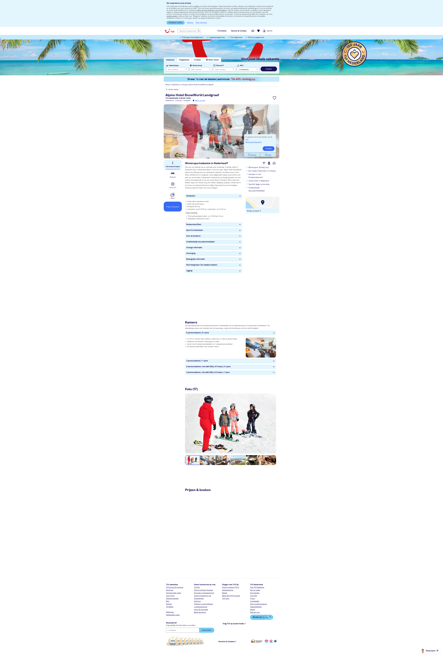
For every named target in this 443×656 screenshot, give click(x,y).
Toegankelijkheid (256, 607)
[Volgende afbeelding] (274, 347)
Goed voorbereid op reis (202, 596)
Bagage (224, 593)
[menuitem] (270, 31)
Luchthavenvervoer (200, 607)
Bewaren (253, 155)
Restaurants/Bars (193, 224)
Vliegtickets (184, 60)
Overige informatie (194, 247)
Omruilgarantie (236, 37)
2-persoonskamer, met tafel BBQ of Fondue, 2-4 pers (208, 366)
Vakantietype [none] (174, 65)
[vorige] (189, 422)
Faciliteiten (190, 196)
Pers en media (255, 590)
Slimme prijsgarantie (256, 37)
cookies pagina (171, 16)
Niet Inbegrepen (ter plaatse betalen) (201, 265)
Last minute (170, 596)
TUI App (197, 587)
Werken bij (257, 617)
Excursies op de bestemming (204, 593)
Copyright (253, 596)
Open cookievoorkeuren (258, 604)
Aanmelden (207, 630)
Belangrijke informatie (195, 259)
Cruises (197, 60)
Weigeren (190, 22)
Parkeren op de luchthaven (203, 604)
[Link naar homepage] (169, 31)
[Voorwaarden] (271, 641)
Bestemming (197, 65)
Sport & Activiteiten (194, 230)
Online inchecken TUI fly (230, 587)
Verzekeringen (199, 598)
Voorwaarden (254, 593)
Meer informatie (201, 22)
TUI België (169, 607)
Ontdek (268, 149)
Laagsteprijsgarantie (217, 37)
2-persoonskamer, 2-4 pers (197, 333)
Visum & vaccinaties (201, 609)
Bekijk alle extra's (200, 612)
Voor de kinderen (193, 236)
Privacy (252, 598)
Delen (269, 155)
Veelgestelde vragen (173, 615)
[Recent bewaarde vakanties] (258, 31)
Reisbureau (170, 612)
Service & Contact (227, 641)
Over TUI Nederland (257, 587)
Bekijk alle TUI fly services (231, 596)
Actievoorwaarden (172, 598)
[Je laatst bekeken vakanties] (253, 31)
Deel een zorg (255, 612)
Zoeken (269, 69)
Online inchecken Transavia (203, 590)
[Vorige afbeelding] (248, 347)
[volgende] (271, 422)
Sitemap (169, 604)
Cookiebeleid (254, 601)
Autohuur (197, 601)
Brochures (169, 590)
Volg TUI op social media (233, 624)
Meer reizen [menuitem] (213, 60)
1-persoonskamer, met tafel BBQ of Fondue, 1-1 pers (208, 372)
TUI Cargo (225, 598)
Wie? (242, 65)
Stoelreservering (227, 590)
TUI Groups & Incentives (174, 587)
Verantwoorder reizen (173, 593)
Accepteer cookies (175, 22)
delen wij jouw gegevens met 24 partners (212, 10)
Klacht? (252, 609)
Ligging (189, 271)
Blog (167, 601)
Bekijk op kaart (200, 100)
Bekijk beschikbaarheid (253, 142)
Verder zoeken (173, 89)
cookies (196, 6)
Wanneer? (220, 65)
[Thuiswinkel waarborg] (257, 641)
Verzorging (190, 253)
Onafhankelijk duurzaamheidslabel (200, 242)
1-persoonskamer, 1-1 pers (197, 361)
